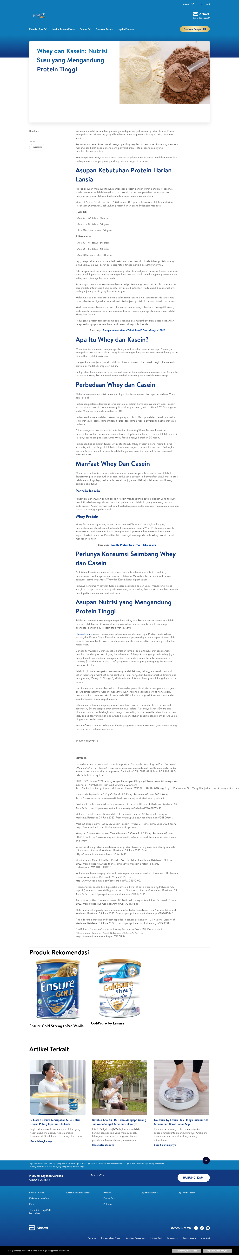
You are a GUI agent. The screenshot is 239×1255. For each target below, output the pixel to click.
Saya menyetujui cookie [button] (187, 1250)
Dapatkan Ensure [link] (104, 29)
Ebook (32, 1204)
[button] (202, 4)
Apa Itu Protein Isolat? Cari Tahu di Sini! (133, 545)
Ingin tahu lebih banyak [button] (217, 1250)
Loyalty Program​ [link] (126, 29)
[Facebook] (196, 1229)
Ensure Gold (109, 1198)
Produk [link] (83, 29)
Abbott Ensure (84, 634)
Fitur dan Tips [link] (36, 29)
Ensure (185, 3)
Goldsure (107, 1204)
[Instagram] (202, 1229)
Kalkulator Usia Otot (39, 1198)
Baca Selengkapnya (41, 1141)
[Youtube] (208, 1229)
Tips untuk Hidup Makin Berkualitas (40, 1211)
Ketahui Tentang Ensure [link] (63, 29)
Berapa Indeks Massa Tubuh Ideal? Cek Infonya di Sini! (134, 330)
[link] (47, 1163)
